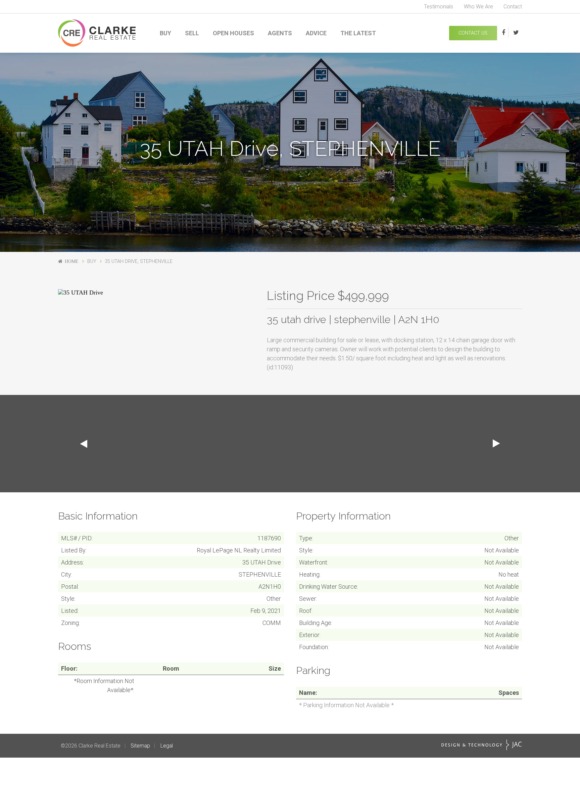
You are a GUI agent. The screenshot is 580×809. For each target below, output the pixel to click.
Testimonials (438, 6)
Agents (280, 33)
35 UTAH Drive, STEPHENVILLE (139, 261)
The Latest (358, 33)
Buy (165, 33)
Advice (316, 33)
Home (72, 261)
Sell (192, 33)
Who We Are (478, 6)
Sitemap (140, 746)
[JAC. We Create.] (481, 744)
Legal (166, 746)
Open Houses (233, 33)
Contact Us (472, 33)
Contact (512, 6)
